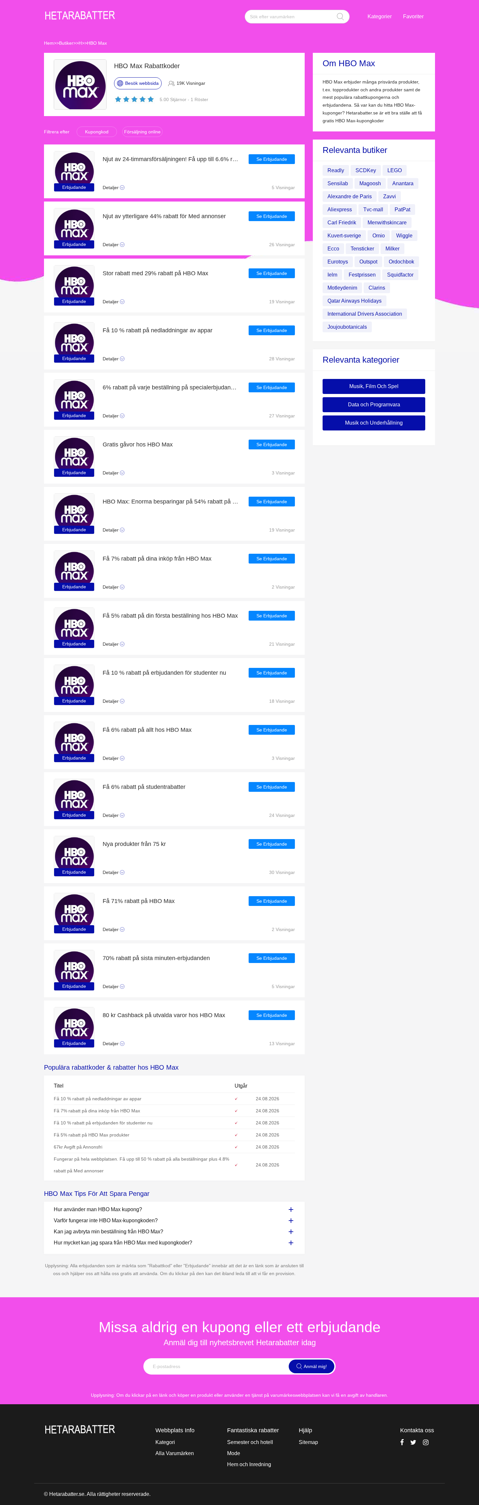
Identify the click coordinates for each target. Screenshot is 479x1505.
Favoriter (413, 16)
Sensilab (337, 183)
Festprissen (362, 275)
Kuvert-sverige (344, 235)
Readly (335, 170)
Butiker (66, 43)
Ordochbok (401, 261)
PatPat (402, 209)
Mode (233, 1453)
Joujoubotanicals (347, 327)
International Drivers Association (364, 314)
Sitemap (308, 1442)
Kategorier (380, 16)
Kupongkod (97, 131)
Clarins (377, 288)
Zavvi (389, 196)
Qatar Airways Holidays (354, 301)
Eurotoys (337, 261)
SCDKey (366, 170)
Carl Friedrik (341, 222)
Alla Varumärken (174, 1453)
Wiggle (404, 235)
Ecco (333, 248)
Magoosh (370, 183)
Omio (378, 235)
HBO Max (97, 43)
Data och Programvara (374, 404)
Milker (392, 248)
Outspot (368, 261)
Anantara (403, 183)
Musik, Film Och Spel (374, 386)
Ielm (332, 275)
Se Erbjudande (271, 159)
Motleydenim (342, 288)
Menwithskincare (387, 222)
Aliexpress (339, 209)
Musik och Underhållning (374, 423)
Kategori (165, 1442)
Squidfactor (400, 275)
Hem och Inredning (249, 1464)
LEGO (394, 170)
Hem (49, 43)
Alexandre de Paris (349, 196)
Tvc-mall (373, 209)
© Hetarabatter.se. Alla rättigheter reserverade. (97, 1494)
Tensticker (362, 248)
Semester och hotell (250, 1442)
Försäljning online (142, 131)
